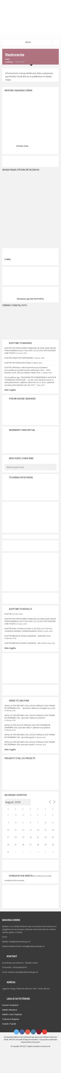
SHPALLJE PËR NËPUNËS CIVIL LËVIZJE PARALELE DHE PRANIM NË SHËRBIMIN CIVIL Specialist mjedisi (29, 743)
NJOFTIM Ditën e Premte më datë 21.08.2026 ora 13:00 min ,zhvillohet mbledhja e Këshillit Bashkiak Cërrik (28, 629)
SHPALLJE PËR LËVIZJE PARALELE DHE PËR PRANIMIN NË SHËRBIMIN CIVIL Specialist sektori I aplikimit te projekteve (27, 726)
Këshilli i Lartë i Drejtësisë (12, 1014)
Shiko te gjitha (10, 390)
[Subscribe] (53, 467)
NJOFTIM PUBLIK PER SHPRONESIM (18, 358)
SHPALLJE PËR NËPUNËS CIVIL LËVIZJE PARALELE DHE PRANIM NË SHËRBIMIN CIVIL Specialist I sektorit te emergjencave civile (30, 706)
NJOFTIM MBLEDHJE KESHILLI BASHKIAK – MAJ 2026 (25, 643)
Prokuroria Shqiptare (10, 1019)
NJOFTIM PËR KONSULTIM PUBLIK (17, 363)
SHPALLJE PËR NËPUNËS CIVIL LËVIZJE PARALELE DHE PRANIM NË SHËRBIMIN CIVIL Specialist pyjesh (29, 735)
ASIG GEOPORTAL (37, 299)
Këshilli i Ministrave (9, 1010)
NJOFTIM (8, 614)
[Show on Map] (56, 42)
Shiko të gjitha (10, 648)
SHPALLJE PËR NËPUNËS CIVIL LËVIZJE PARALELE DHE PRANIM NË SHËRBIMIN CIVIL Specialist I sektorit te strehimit (29, 716)
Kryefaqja (9, 62)
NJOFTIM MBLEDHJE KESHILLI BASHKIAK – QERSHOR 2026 (27, 636)
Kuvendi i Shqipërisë (10, 1005)
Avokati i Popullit (9, 1024)
